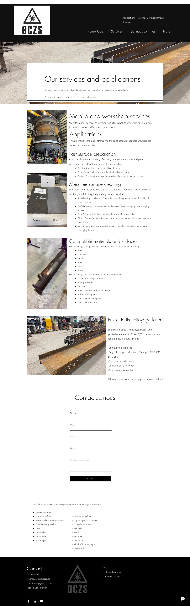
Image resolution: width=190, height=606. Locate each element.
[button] (63, 306)
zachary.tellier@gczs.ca (39, 578)
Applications (129, 17)
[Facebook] (28, 601)
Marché (141, 17)
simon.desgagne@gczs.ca (40, 583)
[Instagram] (35, 601)
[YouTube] (41, 601)
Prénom (73, 413)
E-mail (72, 436)
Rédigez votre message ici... (82, 460)
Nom (72, 425)
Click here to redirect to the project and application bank (71, 97)
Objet (72, 448)
